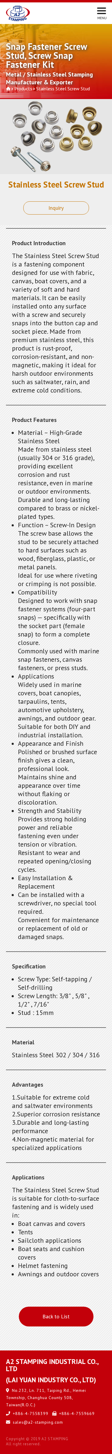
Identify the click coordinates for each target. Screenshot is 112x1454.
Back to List (56, 1316)
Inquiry (56, 207)
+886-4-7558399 (30, 1413)
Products (23, 89)
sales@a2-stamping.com (38, 1422)
